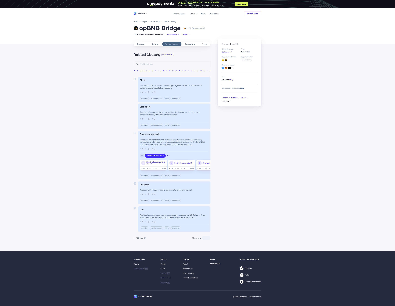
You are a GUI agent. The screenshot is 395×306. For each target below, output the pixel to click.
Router (136, 264)
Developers (214, 14)
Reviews (155, 44)
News (203, 14)
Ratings (163, 278)
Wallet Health (139, 269)
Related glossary (171, 44)
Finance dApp (178, 14)
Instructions (190, 44)
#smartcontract (176, 98)
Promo (204, 44)
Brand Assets (188, 269)
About (185, 264)
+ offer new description (155, 80)
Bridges (163, 264)
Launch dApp (252, 14)
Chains (163, 269)
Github (243, 98)
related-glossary (170, 22)
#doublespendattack (156, 98)
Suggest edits (199, 28)
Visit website (172, 35)
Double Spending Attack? (183, 163)
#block (167, 98)
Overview (141, 44)
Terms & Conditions (190, 278)
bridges (144, 22)
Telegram (248, 268)
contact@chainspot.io (253, 282)
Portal (192, 14)
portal (136, 22)
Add (231, 79)
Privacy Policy (188, 273)
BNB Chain (226, 52)
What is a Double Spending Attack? (155, 163)
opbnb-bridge (155, 22)
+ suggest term (167, 54)
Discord (234, 98)
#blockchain (144, 98)
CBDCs (163, 273)
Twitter (184, 35)
